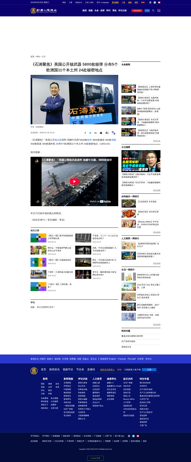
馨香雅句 (96, 393)
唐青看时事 (82, 406)
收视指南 (56, 436)
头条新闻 (125, 64)
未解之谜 (96, 383)
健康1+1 (110, 383)
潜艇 (113, 140)
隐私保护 (66, 436)
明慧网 (108, 441)
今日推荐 (125, 147)
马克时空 (81, 412)
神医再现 (110, 396)
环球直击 (67, 386)
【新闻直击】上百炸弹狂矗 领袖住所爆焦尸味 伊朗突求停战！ (148, 89)
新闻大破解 (82, 399)
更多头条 (156, 141)
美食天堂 (127, 393)
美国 (43, 387)
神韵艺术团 (46, 441)
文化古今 (96, 402)
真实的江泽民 (145, 402)
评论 (38, 57)
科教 (50, 394)
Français (122, 359)
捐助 (130, 2)
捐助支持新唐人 (107, 370)
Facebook (150, 2)
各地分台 (78, 2)
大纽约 (42, 359)
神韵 (64, 2)
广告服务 (97, 436)
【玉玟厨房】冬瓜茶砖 (147, 201)
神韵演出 (44, 408)
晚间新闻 (67, 393)
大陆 (43, 394)
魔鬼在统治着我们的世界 (132, 336)
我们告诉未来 (145, 383)
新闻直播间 (137, 11)
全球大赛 (54, 408)
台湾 (50, 387)
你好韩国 (127, 389)
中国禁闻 (67, 389)
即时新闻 (44, 401)
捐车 (136, 2)
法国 (79, 359)
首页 (32, 57)
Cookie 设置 (95, 458)
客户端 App (119, 436)
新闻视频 (68, 379)
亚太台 (94, 359)
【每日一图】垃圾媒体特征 (59, 260)
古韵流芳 (96, 389)
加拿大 (50, 359)
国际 (43, 384)
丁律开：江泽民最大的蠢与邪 (60, 272)
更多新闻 (156, 232)
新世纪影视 (135, 441)
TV (148, 11)
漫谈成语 (96, 396)
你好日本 (127, 386)
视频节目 (68, 369)
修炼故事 (143, 422)
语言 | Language (103, 2)
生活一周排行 (128, 269)
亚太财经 (67, 415)
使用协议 (77, 436)
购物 (143, 2)
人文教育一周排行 (130, 238)
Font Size (107, 132)
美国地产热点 (98, 406)
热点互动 (81, 386)
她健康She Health (114, 386)
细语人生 (81, 419)
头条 (96, 10)
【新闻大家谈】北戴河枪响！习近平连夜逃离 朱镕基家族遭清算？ (148, 100)
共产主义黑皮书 (146, 412)
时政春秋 (81, 393)
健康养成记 (111, 393)
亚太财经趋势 (69, 412)
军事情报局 (82, 402)
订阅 (149, 370)
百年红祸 (143, 406)
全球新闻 (67, 383)
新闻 (85, 10)
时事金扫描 (82, 389)
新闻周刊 (67, 399)
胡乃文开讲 (111, 389)
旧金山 (86, 359)
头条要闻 (44, 398)
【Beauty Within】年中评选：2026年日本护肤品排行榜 (148, 224)
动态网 (116, 441)
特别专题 (125, 331)
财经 (50, 390)
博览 (114, 10)
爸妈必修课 (97, 399)
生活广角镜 (127, 383)
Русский (132, 359)
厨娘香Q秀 (127, 406)
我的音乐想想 (128, 415)
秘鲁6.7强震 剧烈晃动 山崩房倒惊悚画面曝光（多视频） (148, 111)
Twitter (154, 2)
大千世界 (127, 402)
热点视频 (54, 398)
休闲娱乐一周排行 (130, 196)
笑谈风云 (96, 386)
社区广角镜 (68, 409)
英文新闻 (115, 2)
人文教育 (97, 379)
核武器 (58, 140)
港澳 (50, 384)
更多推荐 (156, 190)
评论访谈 (122, 10)
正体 (87, 2)
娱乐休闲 (128, 379)
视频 (90, 10)
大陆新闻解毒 (83, 415)
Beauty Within (129, 399)
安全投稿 (87, 436)
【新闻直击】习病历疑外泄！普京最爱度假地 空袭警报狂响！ (148, 133)
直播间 (91, 369)
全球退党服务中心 (94, 441)
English (112, 359)
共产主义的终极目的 (148, 393)
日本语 (140, 359)
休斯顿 (73, 359)
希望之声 (80, 441)
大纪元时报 (59, 441)
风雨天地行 (144, 409)
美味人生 (127, 396)
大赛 (70, 2)
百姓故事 (143, 415)
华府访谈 (67, 402)
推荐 (102, 10)
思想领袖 (81, 396)
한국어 (148, 359)
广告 (123, 2)
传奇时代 (143, 386)
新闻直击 (67, 396)
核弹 (89, 140)
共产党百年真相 (128, 341)
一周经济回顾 (69, 406)
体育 (57, 387)
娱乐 (57, 384)
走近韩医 (110, 399)
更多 (145, 441)
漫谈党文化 (126, 347)
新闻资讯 (54, 369)
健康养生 (111, 379)
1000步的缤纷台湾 (130, 410)
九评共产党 (144, 399)
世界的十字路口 (84, 409)
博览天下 (44, 405)
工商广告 (143, 425)
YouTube (159, 2)
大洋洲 (65, 359)
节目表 (80, 369)
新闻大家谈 (82, 383)
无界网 (125, 441)
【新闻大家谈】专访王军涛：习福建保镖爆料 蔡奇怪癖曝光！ (148, 122)
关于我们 (46, 436)
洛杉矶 (57, 359)
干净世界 (70, 441)
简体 (92, 2)
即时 (108, 10)
